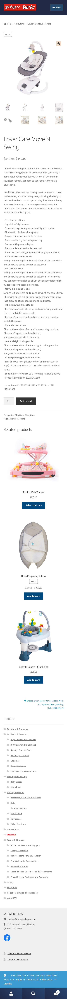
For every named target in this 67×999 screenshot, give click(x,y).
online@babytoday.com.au (22, 919)
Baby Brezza (16, 781)
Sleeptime (30, 415)
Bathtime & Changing (17, 729)
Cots (13, 803)
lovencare (13, 418)
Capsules (15, 760)
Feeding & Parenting (17, 776)
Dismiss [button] (8, 983)
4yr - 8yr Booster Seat (21, 750)
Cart (51, 991)
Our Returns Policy (18, 959)
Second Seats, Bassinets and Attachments (31, 871)
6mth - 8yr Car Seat (20, 755)
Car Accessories (18, 765)
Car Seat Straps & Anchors (23, 771)
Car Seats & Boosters (17, 734)
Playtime (20, 23)
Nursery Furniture (15, 792)
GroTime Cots (20, 808)
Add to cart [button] (33, 595)
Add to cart (26, 400)
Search (33, 993)
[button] (58, 43)
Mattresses (16, 818)
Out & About (13, 829)
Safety (10, 882)
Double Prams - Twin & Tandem (26, 855)
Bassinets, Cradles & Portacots (26, 797)
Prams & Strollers (15, 840)
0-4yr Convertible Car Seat (23, 739)
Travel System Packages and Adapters (29, 877)
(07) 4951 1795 (15, 913)
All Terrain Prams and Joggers (25, 845)
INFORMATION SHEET (19, 953)
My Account (11, 993)
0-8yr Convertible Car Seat (23, 744)
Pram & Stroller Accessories (24, 861)
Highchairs (16, 787)
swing (22, 418)
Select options (34, 505)
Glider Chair (16, 813)
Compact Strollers (19, 850)
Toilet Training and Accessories (22, 892)
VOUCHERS (12, 898)
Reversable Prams (19, 866)
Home (10, 23)
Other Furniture (18, 824)
